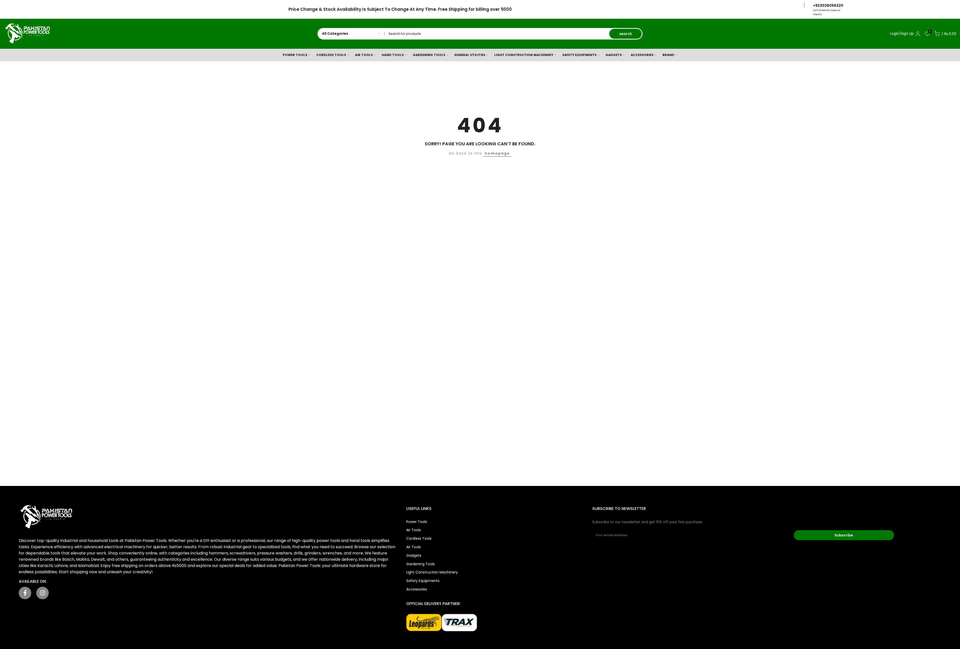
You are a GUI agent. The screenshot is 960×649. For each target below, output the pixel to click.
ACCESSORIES (642, 55)
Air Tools (413, 529)
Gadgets (413, 555)
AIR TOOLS (364, 55)
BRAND (668, 55)
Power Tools (416, 521)
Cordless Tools (419, 538)
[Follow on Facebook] (25, 593)
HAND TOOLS (393, 55)
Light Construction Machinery (432, 572)
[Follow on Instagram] (42, 593)
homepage (497, 153)
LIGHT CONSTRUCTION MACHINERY (523, 55)
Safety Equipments (423, 580)
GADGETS (614, 55)
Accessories (416, 589)
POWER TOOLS (295, 55)
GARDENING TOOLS (429, 55)
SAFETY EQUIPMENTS (579, 55)
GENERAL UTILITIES (469, 55)
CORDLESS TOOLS (331, 55)
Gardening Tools (420, 563)
